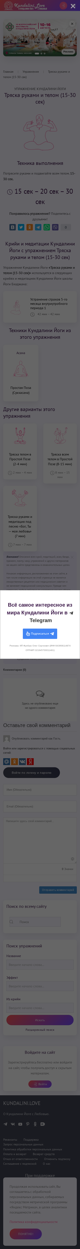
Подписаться (40, 633)
